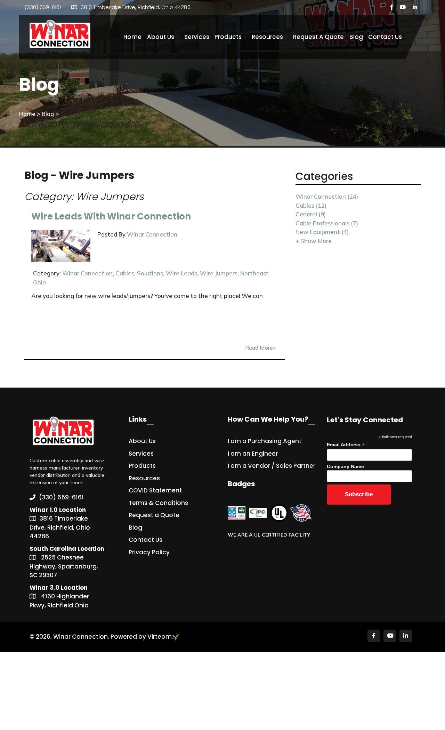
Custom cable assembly (56, 460)
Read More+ (260, 347)
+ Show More (314, 240)
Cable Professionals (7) (327, 223)
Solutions (150, 273)
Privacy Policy (149, 552)
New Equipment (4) (322, 231)
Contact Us (387, 37)
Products (230, 37)
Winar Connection (152, 234)
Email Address (346, 444)
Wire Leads (181, 273)
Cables (124, 273)
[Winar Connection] (60, 34)
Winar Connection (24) (327, 196)
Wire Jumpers (218, 273)
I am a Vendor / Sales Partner (271, 466)
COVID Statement (155, 490)
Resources (270, 37)
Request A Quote (318, 37)
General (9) (311, 214)
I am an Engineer (253, 453)
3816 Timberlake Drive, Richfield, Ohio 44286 (136, 7)
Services (196, 37)
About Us (163, 37)
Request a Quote (154, 515)
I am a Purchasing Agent (264, 441)
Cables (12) (311, 205)
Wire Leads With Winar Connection (111, 216)
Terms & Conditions (158, 503)
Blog (356, 37)
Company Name (345, 466)
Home (132, 37)
